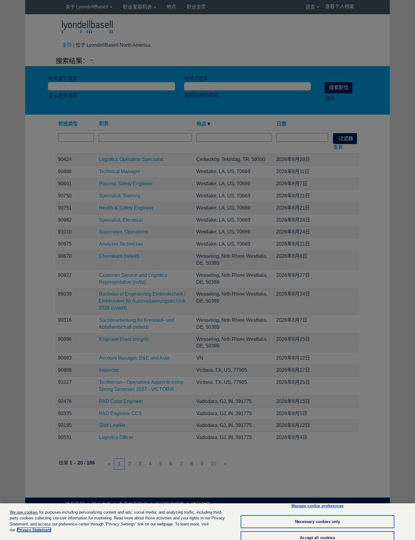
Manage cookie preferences (317, 506)
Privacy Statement (34, 530)
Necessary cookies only (317, 521)
